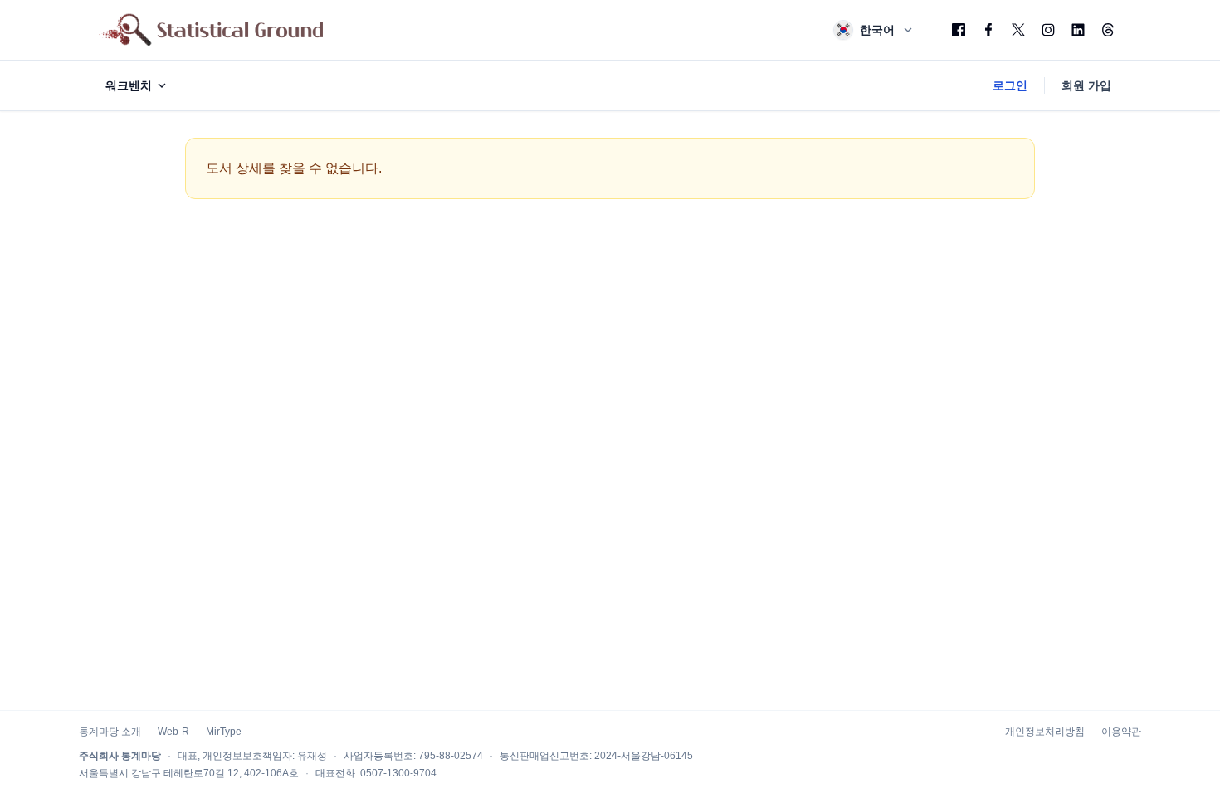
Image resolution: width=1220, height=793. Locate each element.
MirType (224, 731)
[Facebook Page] (988, 30)
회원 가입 (1086, 85)
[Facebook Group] (958, 30)
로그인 (1010, 85)
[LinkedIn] (1078, 30)
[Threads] (1108, 30)
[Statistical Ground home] (211, 29)
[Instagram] (1048, 30)
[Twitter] (1018, 30)
